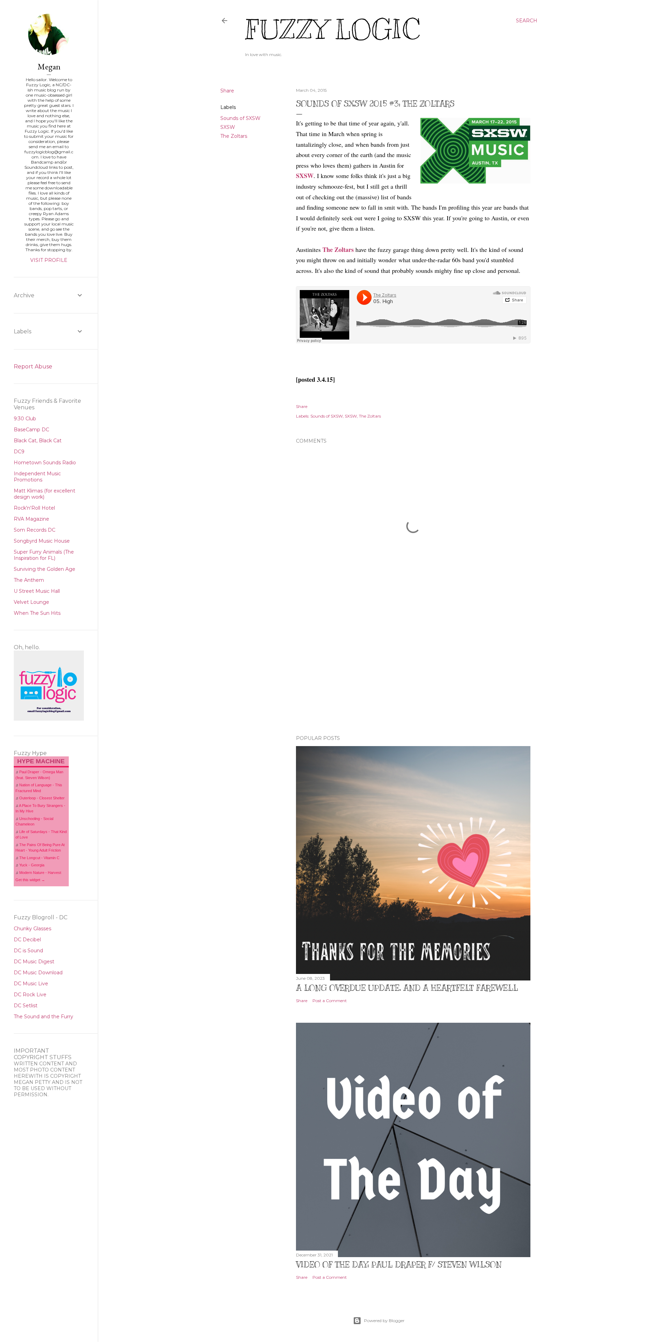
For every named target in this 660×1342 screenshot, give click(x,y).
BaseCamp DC (31, 429)
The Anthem (29, 580)
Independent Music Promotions (37, 476)
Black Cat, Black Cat (38, 440)
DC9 (19, 451)
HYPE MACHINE (41, 761)
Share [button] (227, 91)
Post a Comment (329, 1000)
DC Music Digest (34, 961)
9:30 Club (25, 418)
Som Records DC (34, 530)
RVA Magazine (31, 519)
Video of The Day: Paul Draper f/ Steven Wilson (399, 1264)
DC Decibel (27, 939)
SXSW (227, 127)
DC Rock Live (30, 994)
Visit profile (48, 260)
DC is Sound (28, 950)
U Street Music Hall (37, 591)
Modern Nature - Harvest (40, 872)
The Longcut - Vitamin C (39, 858)
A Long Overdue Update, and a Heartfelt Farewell (407, 988)
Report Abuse (33, 366)
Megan (48, 66)
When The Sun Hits (37, 613)
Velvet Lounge (31, 602)
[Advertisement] (413, 670)
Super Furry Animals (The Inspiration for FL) (44, 555)
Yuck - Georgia (31, 865)
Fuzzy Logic (332, 30)
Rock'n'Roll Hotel (34, 508)
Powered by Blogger (384, 1320)
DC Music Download (38, 972)
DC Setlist (25, 1005)
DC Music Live (31, 983)
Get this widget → (30, 880)
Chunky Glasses (32, 928)
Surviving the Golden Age (44, 569)
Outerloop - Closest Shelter (42, 798)
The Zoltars (233, 136)
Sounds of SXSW (240, 118)
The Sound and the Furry (43, 1016)
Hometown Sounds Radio (45, 462)
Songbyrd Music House (42, 541)
